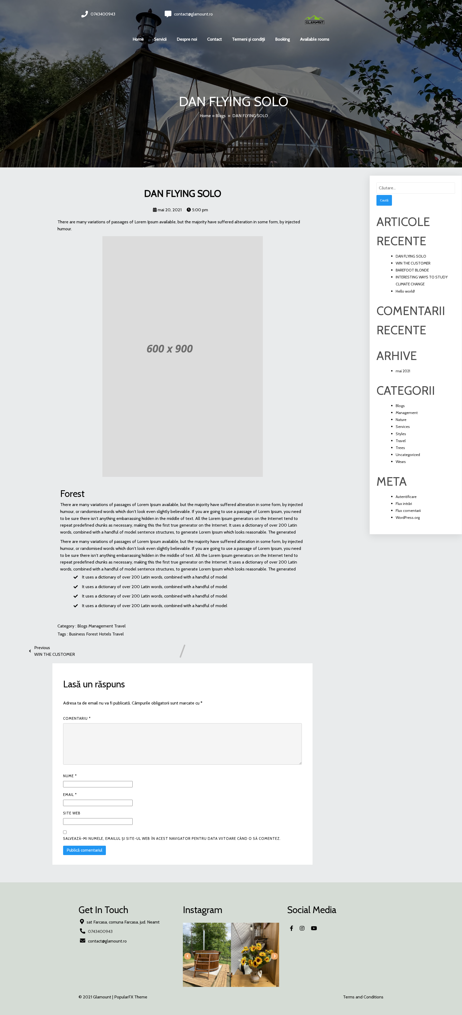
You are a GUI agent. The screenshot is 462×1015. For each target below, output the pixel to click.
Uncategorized (408, 454)
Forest (92, 634)
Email (70, 794)
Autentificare (406, 496)
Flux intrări (404, 503)
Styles (401, 433)
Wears (401, 461)
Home (205, 115)
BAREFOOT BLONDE (412, 270)
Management (101, 626)
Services (403, 426)
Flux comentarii (408, 510)
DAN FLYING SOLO (411, 256)
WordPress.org (408, 517)
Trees (400, 447)
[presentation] (187, 956)
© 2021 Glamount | (96, 996)
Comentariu (77, 718)
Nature (401, 419)
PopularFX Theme (130, 996)
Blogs (220, 115)
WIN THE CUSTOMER (413, 263)
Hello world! (405, 291)
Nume (70, 776)
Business (77, 634)
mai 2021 (403, 371)
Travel (120, 626)
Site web (71, 813)
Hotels (105, 634)
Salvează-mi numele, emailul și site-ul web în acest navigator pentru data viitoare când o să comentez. (172, 838)
